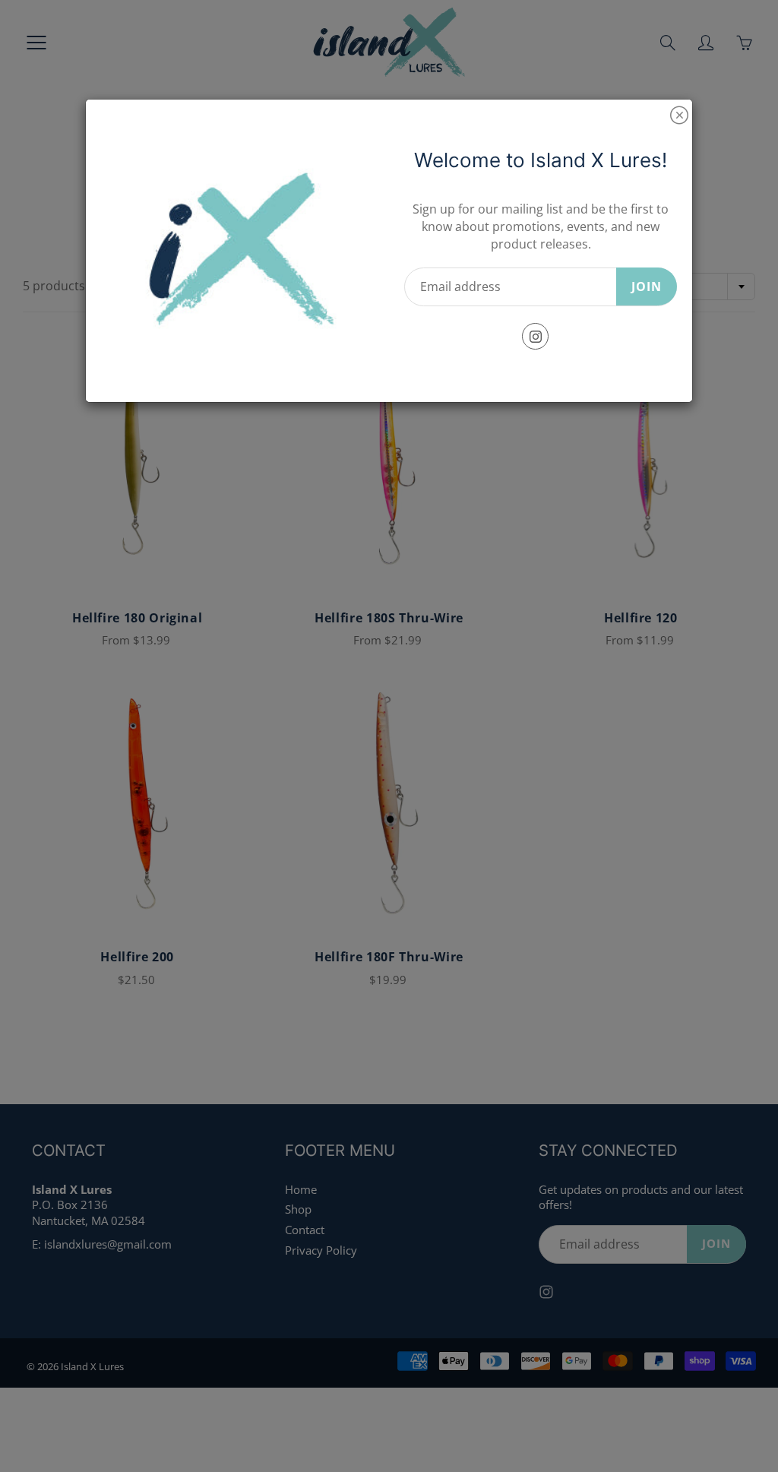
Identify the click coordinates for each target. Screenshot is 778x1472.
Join (646, 286)
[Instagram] (535, 336)
